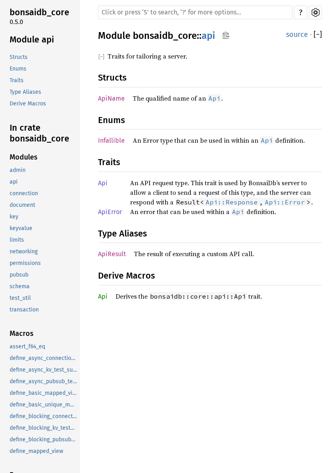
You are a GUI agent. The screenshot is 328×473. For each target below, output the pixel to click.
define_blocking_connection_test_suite (44, 416)
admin (18, 170)
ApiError (110, 212)
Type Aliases (25, 92)
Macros (22, 333)
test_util (20, 298)
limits (17, 239)
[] (318, 34)
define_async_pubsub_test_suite (44, 381)
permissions (25, 263)
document (22, 205)
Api (103, 183)
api (14, 181)
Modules (24, 157)
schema (20, 286)
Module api (32, 39)
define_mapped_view (36, 451)
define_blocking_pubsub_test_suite (44, 439)
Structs (19, 57)
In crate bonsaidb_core (39, 133)
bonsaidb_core (39, 12)
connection (24, 193)
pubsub (19, 274)
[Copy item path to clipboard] (225, 36)
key (14, 216)
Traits (17, 80)
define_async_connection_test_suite (44, 358)
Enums (18, 68)
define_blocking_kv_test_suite (44, 427)
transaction (24, 309)
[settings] (315, 12)
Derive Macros (28, 103)
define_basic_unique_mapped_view (44, 404)
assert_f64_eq (27, 346)
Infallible (111, 140)
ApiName (111, 98)
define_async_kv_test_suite (44, 369)
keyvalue (21, 228)
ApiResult (112, 254)
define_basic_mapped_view (44, 393)
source (297, 34)
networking (24, 251)
